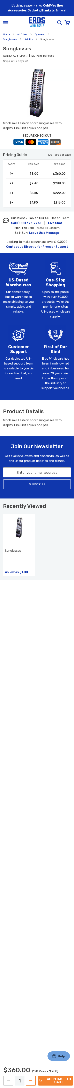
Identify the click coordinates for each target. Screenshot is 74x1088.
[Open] (6, 22)
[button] (37, 93)
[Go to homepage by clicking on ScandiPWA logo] (37, 22)
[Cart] (67, 22)
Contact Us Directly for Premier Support (37, 247)
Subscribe (37, 484)
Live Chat (55, 223)
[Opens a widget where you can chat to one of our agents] (58, 1056)
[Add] (31, 1081)
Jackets (34, 10)
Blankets (48, 10)
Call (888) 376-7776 (26, 223)
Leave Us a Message (44, 233)
